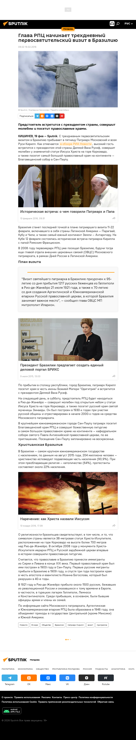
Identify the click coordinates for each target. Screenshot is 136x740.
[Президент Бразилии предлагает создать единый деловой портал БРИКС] (68, 339)
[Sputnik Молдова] (16, 26)
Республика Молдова (66, 668)
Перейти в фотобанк (60, 110)
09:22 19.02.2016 (27, 46)
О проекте (7, 697)
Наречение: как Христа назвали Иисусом (54, 519)
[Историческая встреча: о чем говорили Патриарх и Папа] (68, 186)
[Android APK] (11, 711)
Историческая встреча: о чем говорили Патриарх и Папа (67, 211)
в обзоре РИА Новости (75, 144)
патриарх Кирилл (76, 625)
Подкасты (101, 668)
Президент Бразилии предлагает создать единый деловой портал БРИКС (61, 367)
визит (90, 625)
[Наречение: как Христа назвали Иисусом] (68, 493)
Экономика (25, 668)
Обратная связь (105, 701)
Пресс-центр (70, 697)
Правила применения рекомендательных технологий (67, 701)
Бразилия (59, 625)
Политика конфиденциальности (96, 697)
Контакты (57, 697)
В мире (35, 625)
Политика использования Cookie (19, 701)
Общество (46, 625)
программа (102, 625)
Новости (24, 625)
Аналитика (118, 668)
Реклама (46, 697)
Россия (87, 668)
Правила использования (27, 697)
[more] (114, 218)
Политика (8, 668)
